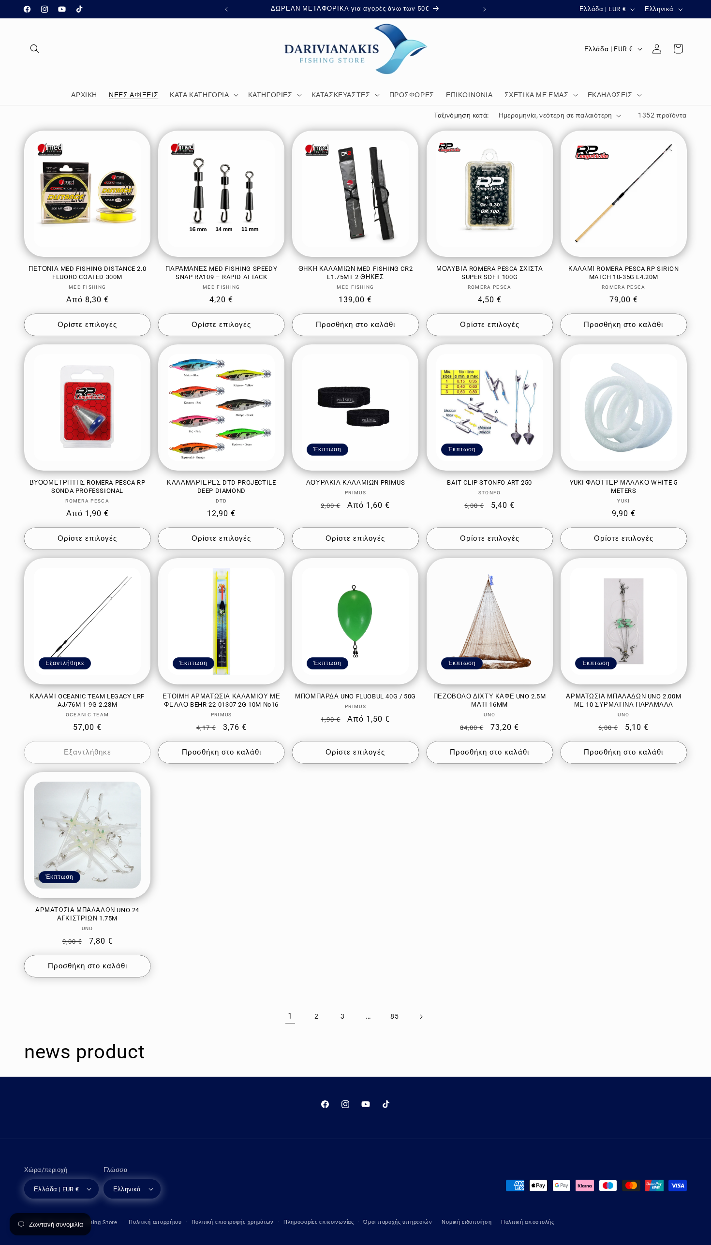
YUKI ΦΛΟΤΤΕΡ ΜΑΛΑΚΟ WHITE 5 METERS (623, 486)
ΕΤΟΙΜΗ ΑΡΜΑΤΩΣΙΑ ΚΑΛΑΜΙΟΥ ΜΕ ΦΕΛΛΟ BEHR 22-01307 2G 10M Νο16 (221, 700)
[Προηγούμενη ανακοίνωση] (226, 9)
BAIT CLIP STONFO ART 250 (489, 482)
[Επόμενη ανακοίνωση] (484, 9)
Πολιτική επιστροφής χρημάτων (233, 1222)
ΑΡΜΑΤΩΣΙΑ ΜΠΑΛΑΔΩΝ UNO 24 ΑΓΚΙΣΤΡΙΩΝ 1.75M (87, 914)
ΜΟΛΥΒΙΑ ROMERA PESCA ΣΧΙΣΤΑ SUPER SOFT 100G (489, 273)
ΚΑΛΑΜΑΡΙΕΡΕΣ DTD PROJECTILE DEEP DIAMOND (221, 486)
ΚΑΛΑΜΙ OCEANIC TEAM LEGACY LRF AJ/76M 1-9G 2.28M (87, 700)
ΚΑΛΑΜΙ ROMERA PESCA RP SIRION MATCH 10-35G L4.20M (623, 273)
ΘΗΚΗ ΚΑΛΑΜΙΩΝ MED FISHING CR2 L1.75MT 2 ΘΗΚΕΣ (355, 273)
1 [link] (290, 1016)
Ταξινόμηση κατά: (461, 115)
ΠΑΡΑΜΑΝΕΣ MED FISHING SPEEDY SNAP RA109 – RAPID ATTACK (221, 273)
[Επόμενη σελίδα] (420, 1016)
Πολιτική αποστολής (527, 1222)
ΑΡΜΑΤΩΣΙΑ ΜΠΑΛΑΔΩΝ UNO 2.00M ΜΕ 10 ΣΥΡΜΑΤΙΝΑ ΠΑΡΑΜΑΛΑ (623, 700)
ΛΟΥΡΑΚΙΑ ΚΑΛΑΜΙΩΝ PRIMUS (355, 482)
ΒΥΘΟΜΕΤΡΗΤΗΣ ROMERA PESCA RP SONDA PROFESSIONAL (88, 486)
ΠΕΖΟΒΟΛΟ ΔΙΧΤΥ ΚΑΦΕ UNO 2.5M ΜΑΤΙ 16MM (489, 700)
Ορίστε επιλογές (87, 324)
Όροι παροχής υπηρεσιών (397, 1222)
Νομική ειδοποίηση (466, 1222)
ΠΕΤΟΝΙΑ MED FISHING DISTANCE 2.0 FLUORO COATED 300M (87, 273)
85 (394, 1016)
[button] (34, 48)
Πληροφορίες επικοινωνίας (318, 1222)
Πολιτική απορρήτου (155, 1222)
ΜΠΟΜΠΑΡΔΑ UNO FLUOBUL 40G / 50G (355, 696)
